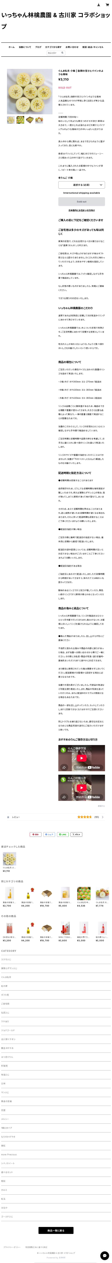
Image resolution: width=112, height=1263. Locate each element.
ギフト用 (5, 995)
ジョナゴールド (8, 1030)
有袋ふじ (5, 1074)
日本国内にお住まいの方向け (82, 210)
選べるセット (7, 1172)
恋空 (3, 1110)
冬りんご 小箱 (65, 177)
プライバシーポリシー (12, 1247)
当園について (25, 47)
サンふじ (5, 1092)
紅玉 (3, 1199)
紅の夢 (4, 986)
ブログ (38, 47)
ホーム (12, 47)
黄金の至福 (6, 1101)
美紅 (3, 1145)
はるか (4, 1207)
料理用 (4, 1066)
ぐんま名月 (6, 977)
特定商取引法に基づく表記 (36, 1247)
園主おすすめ (7, 1048)
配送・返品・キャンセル (93, 47)
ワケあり (5, 1021)
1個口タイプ (6, 1128)
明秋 (3, 1181)
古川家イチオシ (8, 1039)
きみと (4, 1190)
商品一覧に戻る (56, 1230)
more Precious (9, 1154)
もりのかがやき (8, 1137)
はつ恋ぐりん (7, 1057)
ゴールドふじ (7, 1216)
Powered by (53, 1258)
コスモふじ (6, 959)
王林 (3, 1083)
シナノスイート (8, 1163)
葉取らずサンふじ (9, 968)
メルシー (5, 1119)
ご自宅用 (5, 1003)
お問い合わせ (72, 47)
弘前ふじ (5, 1012)
